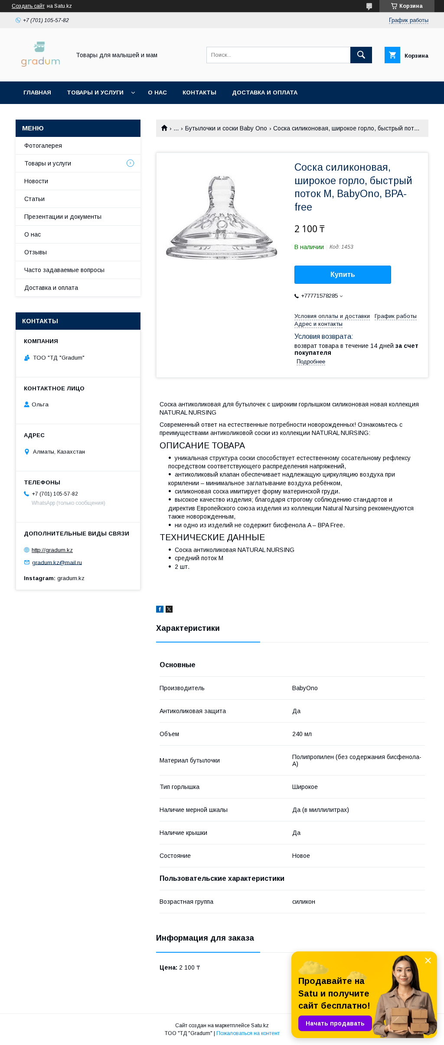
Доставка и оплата (264, 92)
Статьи (34, 198)
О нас (157, 92)
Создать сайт (28, 6)
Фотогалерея (43, 145)
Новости (36, 181)
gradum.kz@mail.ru (57, 562)
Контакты (199, 92)
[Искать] (361, 55)
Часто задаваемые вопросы (64, 269)
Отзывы (35, 252)
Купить (342, 274)
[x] (169, 610)
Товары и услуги (95, 92)
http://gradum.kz (52, 550)
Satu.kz (260, 1025)
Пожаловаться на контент (248, 1033)
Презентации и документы (62, 216)
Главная (37, 92)
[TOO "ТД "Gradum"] (40, 70)
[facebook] (159, 610)
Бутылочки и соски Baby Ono (226, 128)
